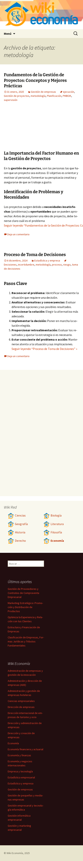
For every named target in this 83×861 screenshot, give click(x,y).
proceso (57, 264)
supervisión (10, 100)
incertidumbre (26, 264)
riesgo (67, 264)
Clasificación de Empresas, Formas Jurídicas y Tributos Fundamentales (26, 641)
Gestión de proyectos (16, 96)
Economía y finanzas (19, 755)
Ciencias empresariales (21, 701)
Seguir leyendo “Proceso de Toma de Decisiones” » (44, 349)
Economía (57, 541)
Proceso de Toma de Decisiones (35, 254)
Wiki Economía (15, 853)
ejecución (68, 91)
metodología (38, 96)
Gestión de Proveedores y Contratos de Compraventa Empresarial (23, 593)
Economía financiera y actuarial (25, 749)
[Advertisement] (58, 129)
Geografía (21, 524)
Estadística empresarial (21, 777)
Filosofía (56, 532)
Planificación (54, 96)
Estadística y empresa (47, 260)
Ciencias (20, 515)
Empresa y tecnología (20, 771)
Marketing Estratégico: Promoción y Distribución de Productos (25, 607)
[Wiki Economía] (41, 14)
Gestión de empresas (43, 91)
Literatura (57, 524)
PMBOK (67, 96)
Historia (20, 532)
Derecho (20, 541)
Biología (56, 515)
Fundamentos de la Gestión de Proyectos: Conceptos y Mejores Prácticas (35, 80)
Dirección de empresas (21, 707)
